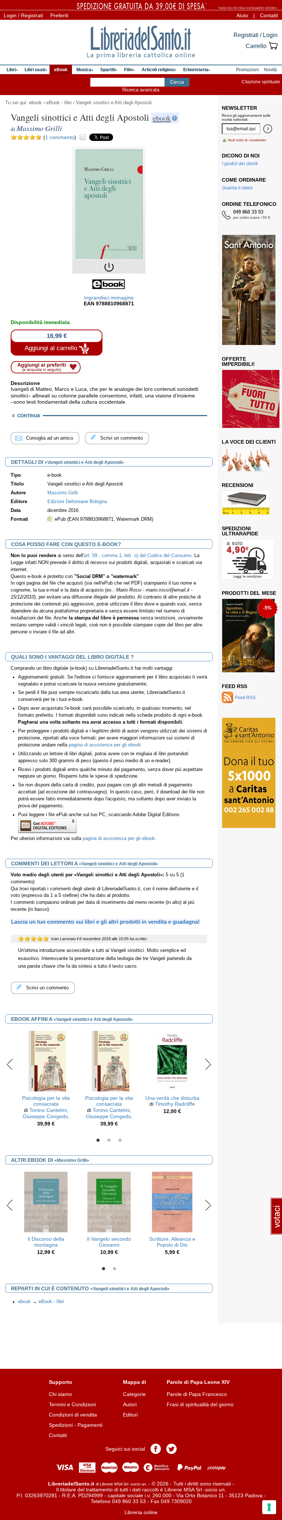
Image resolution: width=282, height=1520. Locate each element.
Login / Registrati (23, 15)
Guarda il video (237, 187)
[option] (45, 1080)
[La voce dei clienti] (246, 459)
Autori (130, 1404)
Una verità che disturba (172, 1098)
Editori (130, 1415)
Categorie (134, 1394)
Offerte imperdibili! (238, 361)
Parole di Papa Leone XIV (198, 1382)
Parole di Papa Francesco (197, 1394)
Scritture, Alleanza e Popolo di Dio (172, 1242)
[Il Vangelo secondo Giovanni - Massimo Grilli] (109, 1201)
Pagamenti (89, 1425)
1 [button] (98, 1140)
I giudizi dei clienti (240, 163)
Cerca (177, 82)
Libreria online (141, 1512)
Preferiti (59, 15)
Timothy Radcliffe (175, 1104)
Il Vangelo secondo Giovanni (109, 1242)
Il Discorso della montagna (46, 1242)
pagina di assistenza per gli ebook (105, 745)
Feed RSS (234, 686)
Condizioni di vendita (73, 1415)
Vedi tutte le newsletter (247, 140)
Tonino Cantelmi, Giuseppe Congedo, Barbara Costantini (46, 1116)
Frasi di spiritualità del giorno (200, 1404)
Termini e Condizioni (72, 1404)
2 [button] (109, 1140)
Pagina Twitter (171, 1449)
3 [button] (120, 1140)
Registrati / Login (256, 35)
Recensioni (237, 485)
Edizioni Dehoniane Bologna (77, 501)
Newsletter (239, 108)
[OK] (267, 128)
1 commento (59, 137)
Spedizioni (61, 1425)
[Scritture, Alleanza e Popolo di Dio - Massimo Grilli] (172, 1201)
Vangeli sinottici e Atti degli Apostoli (114, 102)
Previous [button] (9, 1064)
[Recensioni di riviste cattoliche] (246, 502)
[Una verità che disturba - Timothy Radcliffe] (172, 1060)
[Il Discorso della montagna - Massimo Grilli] (45, 1201)
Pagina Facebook (156, 1449)
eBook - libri (59, 102)
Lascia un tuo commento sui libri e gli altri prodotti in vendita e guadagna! (105, 922)
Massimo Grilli (62, 492)
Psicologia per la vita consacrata (46, 1101)
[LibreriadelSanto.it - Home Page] (141, 42)
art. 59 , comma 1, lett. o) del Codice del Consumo (137, 555)
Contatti (269, 15)
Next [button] (208, 1064)
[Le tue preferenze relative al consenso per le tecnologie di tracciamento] (269, 1507)
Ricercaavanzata (140, 89)
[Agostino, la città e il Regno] (248, 635)
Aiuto (242, 15)
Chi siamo (60, 1394)
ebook (35, 102)
